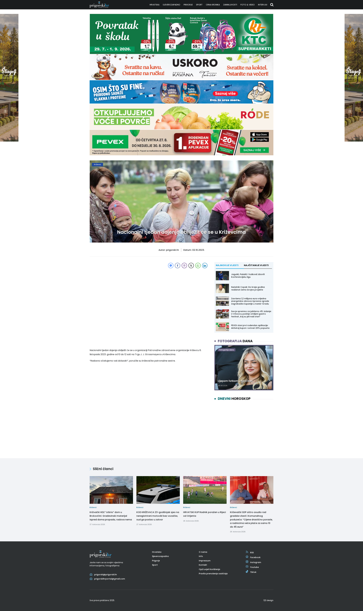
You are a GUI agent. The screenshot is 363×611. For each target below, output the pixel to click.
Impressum (204, 560)
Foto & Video (247, 4)
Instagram (255, 562)
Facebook (255, 557)
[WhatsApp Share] (198, 265)
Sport (199, 4)
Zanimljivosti (230, 4)
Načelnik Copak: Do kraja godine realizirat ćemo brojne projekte (248, 288)
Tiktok (253, 572)
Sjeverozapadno (171, 4)
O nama (203, 552)
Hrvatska (154, 4)
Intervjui (262, 4)
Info (201, 556)
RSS (252, 552)
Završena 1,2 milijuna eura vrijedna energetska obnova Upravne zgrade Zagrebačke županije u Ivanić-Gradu (250, 301)
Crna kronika (213, 4)
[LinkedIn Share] (204, 265)
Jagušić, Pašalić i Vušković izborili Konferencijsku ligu (248, 275)
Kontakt (203, 564)
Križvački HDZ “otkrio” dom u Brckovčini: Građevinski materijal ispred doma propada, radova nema (111, 516)
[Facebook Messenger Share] (170, 265)
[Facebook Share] (177, 265)
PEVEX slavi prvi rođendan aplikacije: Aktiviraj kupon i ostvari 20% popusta (250, 326)
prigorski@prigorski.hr (105, 574)
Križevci (97, 164)
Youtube (254, 567)
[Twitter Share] (191, 265)
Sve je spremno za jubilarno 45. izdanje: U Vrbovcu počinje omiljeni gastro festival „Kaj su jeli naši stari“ (251, 314)
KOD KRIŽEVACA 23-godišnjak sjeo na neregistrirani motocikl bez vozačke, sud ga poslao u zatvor (157, 516)
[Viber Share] (184, 265)
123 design (268, 600)
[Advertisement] (149, 289)
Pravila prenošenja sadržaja (213, 573)
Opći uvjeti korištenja (209, 569)
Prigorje (188, 4)
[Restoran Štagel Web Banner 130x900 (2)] (9, 140)
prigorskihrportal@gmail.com (109, 578)
